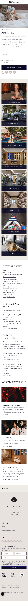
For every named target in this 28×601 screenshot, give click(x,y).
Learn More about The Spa (10, 479)
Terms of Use (18, 561)
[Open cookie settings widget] (2, 594)
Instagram (10, 72)
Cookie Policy (3, 589)
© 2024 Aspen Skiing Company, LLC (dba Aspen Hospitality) (12, 592)
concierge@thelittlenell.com (7, 60)
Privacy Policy (9, 563)
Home (2, 29)
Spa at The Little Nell (8, 270)
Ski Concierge (7, 272)
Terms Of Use (3, 587)
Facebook (2, 72)
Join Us (14, 568)
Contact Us (15, 596)
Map (14, 517)
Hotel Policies (9, 585)
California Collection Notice (14, 587)
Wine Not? (6, 417)
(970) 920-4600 (4, 526)
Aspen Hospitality (23, 596)
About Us (3, 596)
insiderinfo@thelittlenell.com (8, 530)
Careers (9, 596)
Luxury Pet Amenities (9, 297)
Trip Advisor (14, 72)
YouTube (11, 541)
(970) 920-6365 (4, 62)
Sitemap (2, 585)
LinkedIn (17, 541)
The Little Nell (14, 2)
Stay (6, 29)
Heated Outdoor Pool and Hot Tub (12, 275)
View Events (6, 446)
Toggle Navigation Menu (2, 2)
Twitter (6, 72)
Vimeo (14, 541)
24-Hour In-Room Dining (10, 277)
